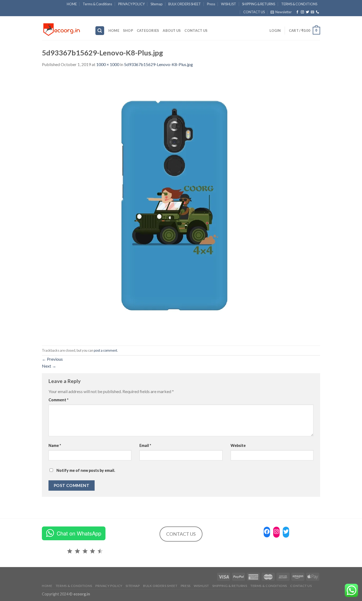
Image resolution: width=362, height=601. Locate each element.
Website (238, 445)
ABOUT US (172, 30)
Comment (58, 400)
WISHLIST (228, 4)
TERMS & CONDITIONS (299, 4)
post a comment (105, 350)
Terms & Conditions (97, 4)
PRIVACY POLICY (131, 4)
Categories (148, 30)
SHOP (128, 30)
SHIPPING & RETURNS (258, 4)
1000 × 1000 (107, 64)
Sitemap (156, 4)
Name (54, 445)
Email (145, 445)
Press (211, 4)
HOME (72, 4)
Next (49, 365)
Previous (52, 359)
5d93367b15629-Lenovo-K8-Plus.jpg (158, 64)
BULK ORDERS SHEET (184, 4)
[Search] (99, 30)
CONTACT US (254, 12)
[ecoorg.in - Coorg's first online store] (64, 28)
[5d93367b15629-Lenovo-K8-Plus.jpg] (174, 206)
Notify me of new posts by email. (85, 470)
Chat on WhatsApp (79, 533)
